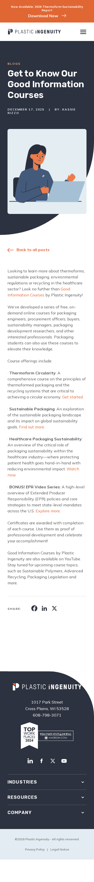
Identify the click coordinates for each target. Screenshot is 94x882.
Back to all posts (33, 249)
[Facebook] (41, 761)
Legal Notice (59, 849)
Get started (72, 396)
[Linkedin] (30, 761)
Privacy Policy (35, 849)
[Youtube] (64, 761)
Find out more (31, 426)
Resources (22, 797)
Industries (22, 782)
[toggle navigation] (83, 32)
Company (20, 812)
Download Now (43, 15)
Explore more (48, 510)
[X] (52, 761)
